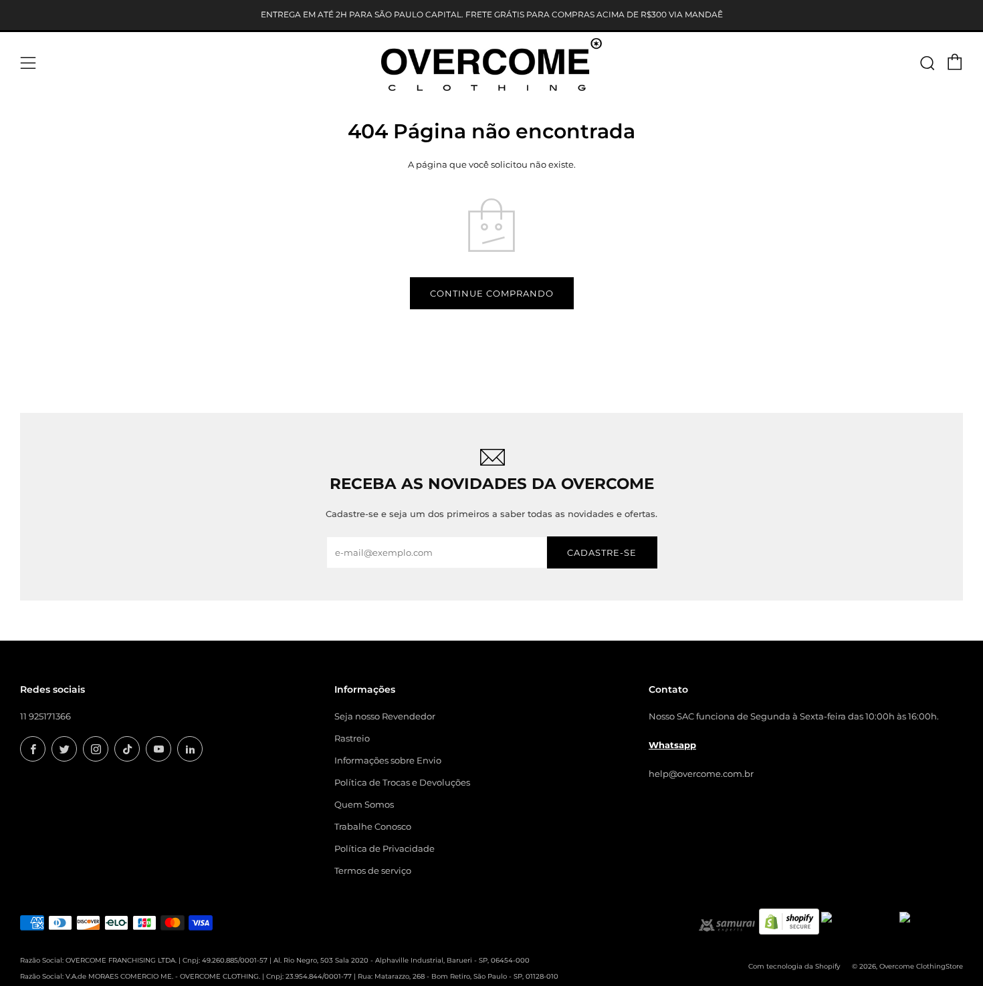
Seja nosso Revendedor (384, 716)
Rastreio (352, 738)
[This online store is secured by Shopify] (789, 920)
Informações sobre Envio (387, 760)
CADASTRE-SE (602, 552)
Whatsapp (672, 745)
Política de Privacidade (384, 848)
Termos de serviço (372, 870)
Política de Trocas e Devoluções (402, 782)
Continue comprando (492, 293)
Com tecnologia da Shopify (794, 966)
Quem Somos (364, 804)
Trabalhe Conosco (372, 826)
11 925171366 (45, 716)
